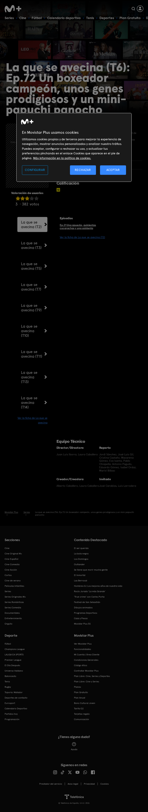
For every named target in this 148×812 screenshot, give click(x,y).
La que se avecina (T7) (31, 287)
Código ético (80, 665)
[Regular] (27, 198)
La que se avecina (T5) (31, 266)
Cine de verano (13, 580)
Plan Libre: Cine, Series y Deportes (92, 676)
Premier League (13, 660)
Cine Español (11, 559)
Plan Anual (79, 697)
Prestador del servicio (50, 784)
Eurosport (10, 703)
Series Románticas (14, 602)
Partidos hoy (11, 714)
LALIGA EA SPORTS (14, 654)
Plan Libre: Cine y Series (86, 681)
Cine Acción (11, 569)
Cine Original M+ (13, 553)
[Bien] (32, 198)
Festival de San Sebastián (87, 602)
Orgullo (8, 623)
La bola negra (81, 553)
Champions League (15, 649)
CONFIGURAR (35, 170)
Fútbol (37, 18)
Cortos (8, 575)
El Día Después (12, 665)
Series (9, 18)
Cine (22, 18)
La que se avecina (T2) (31, 224)
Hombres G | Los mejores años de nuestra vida (98, 586)
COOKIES (104, 784)
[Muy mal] (18, 198)
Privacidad (89, 784)
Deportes (106, 18)
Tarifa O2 (79, 708)
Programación (12, 719)
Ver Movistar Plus (83, 643)
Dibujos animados (83, 607)
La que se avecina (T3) (31, 245)
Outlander (79, 564)
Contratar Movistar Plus (86, 670)
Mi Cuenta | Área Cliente (86, 654)
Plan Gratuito (130, 18)
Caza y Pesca (80, 618)
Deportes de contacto (16, 697)
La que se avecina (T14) (29, 402)
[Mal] (22, 198)
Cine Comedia (12, 564)
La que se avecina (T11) (31, 354)
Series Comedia (13, 607)
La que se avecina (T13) (29, 377)
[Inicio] (14, 8)
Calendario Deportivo (16, 708)
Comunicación (81, 719)
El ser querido (81, 548)
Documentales (12, 613)
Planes (77, 687)
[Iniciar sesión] (140, 9)
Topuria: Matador (14, 692)
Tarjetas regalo (82, 714)
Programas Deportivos (85, 613)
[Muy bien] (36, 198)
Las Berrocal (80, 580)
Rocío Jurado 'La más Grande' (89, 591)
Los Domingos (81, 559)
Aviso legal (73, 784)
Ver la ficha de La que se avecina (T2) (82, 237)
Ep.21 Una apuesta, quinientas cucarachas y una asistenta (78, 227)
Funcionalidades (82, 649)
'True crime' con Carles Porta (89, 596)
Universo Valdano (14, 670)
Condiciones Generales (86, 660)
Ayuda (74, 749)
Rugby (8, 687)
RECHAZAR (83, 170)
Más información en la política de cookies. (62, 158)
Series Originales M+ (15, 596)
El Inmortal (79, 575)
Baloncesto (10, 676)
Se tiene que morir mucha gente (91, 569)
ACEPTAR (113, 170)
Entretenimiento (13, 618)
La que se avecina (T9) (31, 307)
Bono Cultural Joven (84, 703)
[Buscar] (133, 8)
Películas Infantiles (14, 586)
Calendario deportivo (64, 18)
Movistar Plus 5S (82, 623)
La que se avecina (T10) (29, 331)
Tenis (90, 18)
